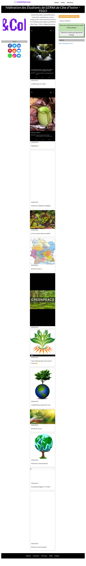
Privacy (44, 556)
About (29, 556)
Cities (63, 2)
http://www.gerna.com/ (66, 43)
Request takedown (65, 21)
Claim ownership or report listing (69, 16)
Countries (70, 2)
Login (57, 556)
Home (57, 2)
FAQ (51, 556)
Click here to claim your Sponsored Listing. (71, 34)
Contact (36, 556)
